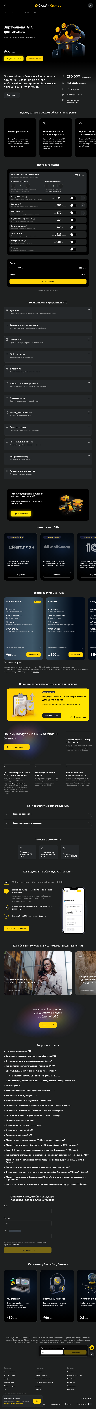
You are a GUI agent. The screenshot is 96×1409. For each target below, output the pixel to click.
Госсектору (71, 1382)
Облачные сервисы (10, 1386)
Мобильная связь (9, 1372)
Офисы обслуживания (42, 1379)
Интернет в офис (9, 1375)
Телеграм (68, 1404)
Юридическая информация (44, 1382)
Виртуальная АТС (9, 1382)
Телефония (7, 1379)
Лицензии (38, 1386)
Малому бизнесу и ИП (74, 1375)
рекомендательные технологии (13, 1403)
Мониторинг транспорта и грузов (15, 1393)
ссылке (36, 672)
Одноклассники (55, 1404)
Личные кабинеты (41, 1375)
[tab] (6, 882)
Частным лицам (72, 1372)
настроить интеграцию (17, 783)
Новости (38, 1389)
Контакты (38, 1372)
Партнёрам (71, 1379)
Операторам (71, 1386)
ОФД (5, 1389)
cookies (18, 1401)
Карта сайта (71, 1389)
